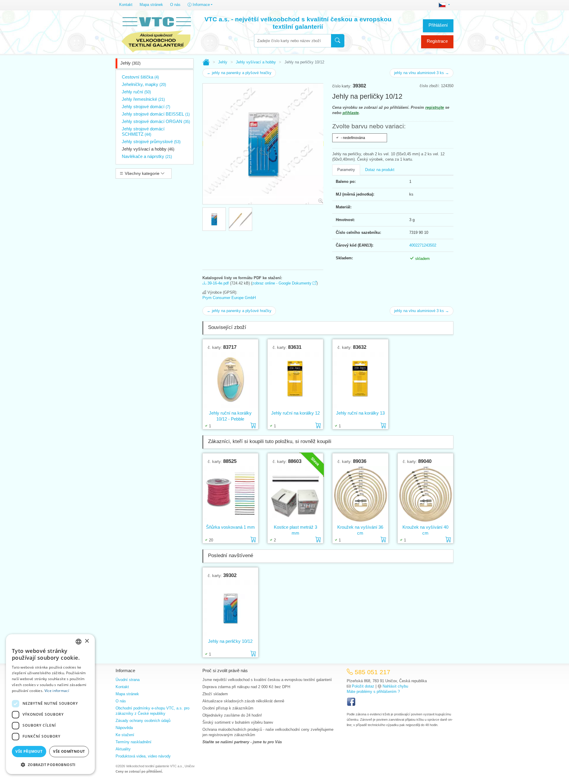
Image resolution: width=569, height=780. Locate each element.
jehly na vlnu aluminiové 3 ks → (421, 73)
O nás (175, 4)
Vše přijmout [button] (28, 751)
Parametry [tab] (346, 169)
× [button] (86, 641)
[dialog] (50, 704)
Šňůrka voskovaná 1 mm (230, 527)
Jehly (130, 62)
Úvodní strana (128, 679)
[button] (50, 764)
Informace (200, 4)
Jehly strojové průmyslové (151, 141)
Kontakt (125, 4)
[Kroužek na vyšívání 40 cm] (425, 494)
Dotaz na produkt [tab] (379, 169)
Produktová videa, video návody (143, 756)
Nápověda (124, 727)
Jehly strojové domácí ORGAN (156, 121)
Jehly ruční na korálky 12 (295, 412)
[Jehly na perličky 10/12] (230, 608)
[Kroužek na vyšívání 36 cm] (360, 494)
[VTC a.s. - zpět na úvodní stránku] (156, 33)
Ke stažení (125, 735)
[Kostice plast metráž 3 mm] (295, 494)
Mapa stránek (151, 4)
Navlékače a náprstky (147, 156)
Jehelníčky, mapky (144, 84)
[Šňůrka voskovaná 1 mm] (230, 494)
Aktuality (123, 749)
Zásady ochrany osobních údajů (143, 720)
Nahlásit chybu (395, 686)
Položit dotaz (363, 686)
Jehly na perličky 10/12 (230, 641)
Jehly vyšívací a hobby (148, 148)
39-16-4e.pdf (217, 283)
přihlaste (351, 113)
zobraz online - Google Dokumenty (282, 283)
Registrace (437, 41)
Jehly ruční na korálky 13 (360, 412)
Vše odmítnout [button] (69, 751)
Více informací (56, 690)
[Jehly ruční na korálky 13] (360, 380)
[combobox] (292, 40)
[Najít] (337, 40)
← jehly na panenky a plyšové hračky (239, 73)
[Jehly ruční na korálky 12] (295, 380)
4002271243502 (422, 245)
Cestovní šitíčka (140, 76)
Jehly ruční (136, 91)
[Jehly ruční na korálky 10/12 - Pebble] (230, 380)
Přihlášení (438, 25)
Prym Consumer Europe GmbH (229, 297)
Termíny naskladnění (133, 742)
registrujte (434, 107)
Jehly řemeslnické (143, 99)
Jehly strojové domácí (146, 106)
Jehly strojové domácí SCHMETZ (143, 131)
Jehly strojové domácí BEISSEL (156, 113)
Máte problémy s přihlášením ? (373, 691)
